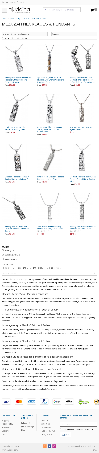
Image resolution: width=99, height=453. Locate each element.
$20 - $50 (23, 268)
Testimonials (45, 427)
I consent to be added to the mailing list (78, 430)
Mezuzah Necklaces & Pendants (35, 19)
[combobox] (62, 10)
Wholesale (6, 427)
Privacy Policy (46, 434)
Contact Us (45, 424)
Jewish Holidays (27, 426)
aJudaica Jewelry (12, 255)
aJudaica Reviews (47, 431)
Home (4, 19)
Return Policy (7, 424)
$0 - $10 (9, 268)
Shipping (5, 420)
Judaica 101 (26, 423)
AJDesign (9, 250)
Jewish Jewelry (15, 19)
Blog (23, 430)
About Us (44, 420)
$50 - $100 (38, 268)
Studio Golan (11, 259)
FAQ (4, 434)
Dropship (6, 431)
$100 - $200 (55, 268)
